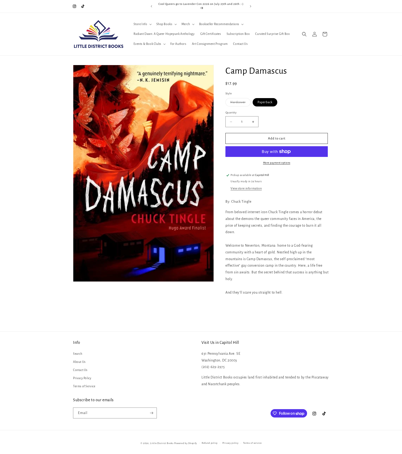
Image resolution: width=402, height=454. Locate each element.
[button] (142, 24)
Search (77, 353)
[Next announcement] (250, 6)
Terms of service (252, 443)
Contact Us (80, 369)
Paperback (265, 102)
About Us (79, 361)
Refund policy (210, 443)
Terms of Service (84, 386)
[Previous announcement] (151, 6)
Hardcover (240, 103)
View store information (246, 188)
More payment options (276, 162)
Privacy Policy (82, 378)
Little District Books (162, 443)
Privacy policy (230, 443)
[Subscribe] (151, 413)
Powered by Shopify (185, 443)
